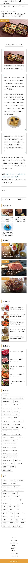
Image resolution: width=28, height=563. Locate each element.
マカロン (12, 437)
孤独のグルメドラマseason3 (10, 453)
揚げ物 (4, 516)
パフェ (15, 431)
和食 (11, 509)
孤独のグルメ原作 (7, 460)
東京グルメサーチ (14, 556)
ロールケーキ (6, 440)
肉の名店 (5, 261)
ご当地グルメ (20, 480)
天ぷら (11, 513)
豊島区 (22, 523)
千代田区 (16, 506)
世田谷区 (14, 503)
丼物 (10, 506)
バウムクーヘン (14, 427)
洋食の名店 (19, 463)
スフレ (16, 414)
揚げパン (5, 463)
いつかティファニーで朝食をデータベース (13, 398)
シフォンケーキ (6, 408)
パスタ (4, 500)
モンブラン (20, 437)
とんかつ (5, 483)
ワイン (14, 440)
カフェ (4, 490)
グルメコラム (16, 404)
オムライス (16, 487)
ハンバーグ (15, 496)
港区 (23, 519)
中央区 (21, 503)
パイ (23, 427)
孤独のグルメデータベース (9, 444)
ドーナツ (5, 427)
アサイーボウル (6, 487)
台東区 (4, 509)
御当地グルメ (18, 460)
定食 (18, 513)
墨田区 (4, 513)
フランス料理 (18, 500)
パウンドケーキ (6, 431)
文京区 (11, 516)
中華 (4, 506)
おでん (11, 480)
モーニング (5, 503)
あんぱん (5, 395)
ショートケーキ (6, 411)
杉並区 (4, 519)
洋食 (11, 519)
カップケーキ (6, 404)
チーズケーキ (6, 424)
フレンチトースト (16, 434)
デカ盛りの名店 (5, 278)
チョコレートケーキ (17, 421)
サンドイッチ (19, 490)
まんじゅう (13, 483)
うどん (4, 480)
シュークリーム (17, 408)
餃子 (14, 526)
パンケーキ (5, 244)
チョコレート (6, 421)
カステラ (17, 401)
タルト (15, 418)
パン (11, 500)
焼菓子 (4, 467)
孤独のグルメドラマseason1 (10, 447)
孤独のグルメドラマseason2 (10, 450)
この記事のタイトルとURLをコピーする (14, 44)
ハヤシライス (6, 496)
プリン (4, 437)
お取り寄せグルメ (7, 401)
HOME (14, 537)
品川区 (17, 509)
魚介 (20, 526)
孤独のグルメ (14, 548)
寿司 (23, 513)
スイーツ (16, 411)
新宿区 (18, 516)
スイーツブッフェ (7, 414)
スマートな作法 (6, 418)
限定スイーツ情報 (4, 20)
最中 (12, 463)
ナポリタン (13, 493)
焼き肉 (4, 523)
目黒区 (11, 523)
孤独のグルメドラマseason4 (10, 457)
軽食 (4, 526)
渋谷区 (17, 519)
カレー (11, 490)
